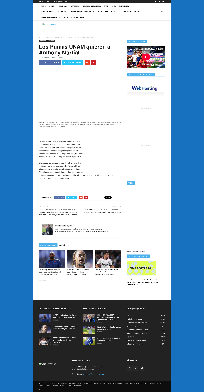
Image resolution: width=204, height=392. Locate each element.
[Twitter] (163, 1)
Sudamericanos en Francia (82, 12)
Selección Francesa (92, 6)
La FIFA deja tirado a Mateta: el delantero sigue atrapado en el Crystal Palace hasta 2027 (50, 272)
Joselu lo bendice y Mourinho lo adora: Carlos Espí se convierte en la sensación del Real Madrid (108, 272)
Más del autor (64, 245)
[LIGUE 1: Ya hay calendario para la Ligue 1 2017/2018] (89, 330)
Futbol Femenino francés (109, 12)
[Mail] (159, 1)
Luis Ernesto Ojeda (48, 57)
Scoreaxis (141, 251)
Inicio (43, 6)
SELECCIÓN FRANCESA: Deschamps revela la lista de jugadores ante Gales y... (108, 317)
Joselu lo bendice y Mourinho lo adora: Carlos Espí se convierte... (64, 340)
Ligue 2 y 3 (62, 6)
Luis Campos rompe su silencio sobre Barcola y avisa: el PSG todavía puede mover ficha (78, 272)
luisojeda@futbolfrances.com (94, 374)
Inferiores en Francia (50, 17)
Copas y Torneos (132, 12)
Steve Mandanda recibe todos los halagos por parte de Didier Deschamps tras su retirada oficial (102, 211)
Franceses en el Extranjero (117, 6)
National (75, 6)
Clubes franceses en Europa (53, 12)
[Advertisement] (122, 28)
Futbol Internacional (74, 17)
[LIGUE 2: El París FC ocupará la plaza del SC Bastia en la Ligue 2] (89, 341)
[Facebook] (155, 1)
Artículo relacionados (48, 245)
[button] (162, 12)
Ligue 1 (52, 6)
